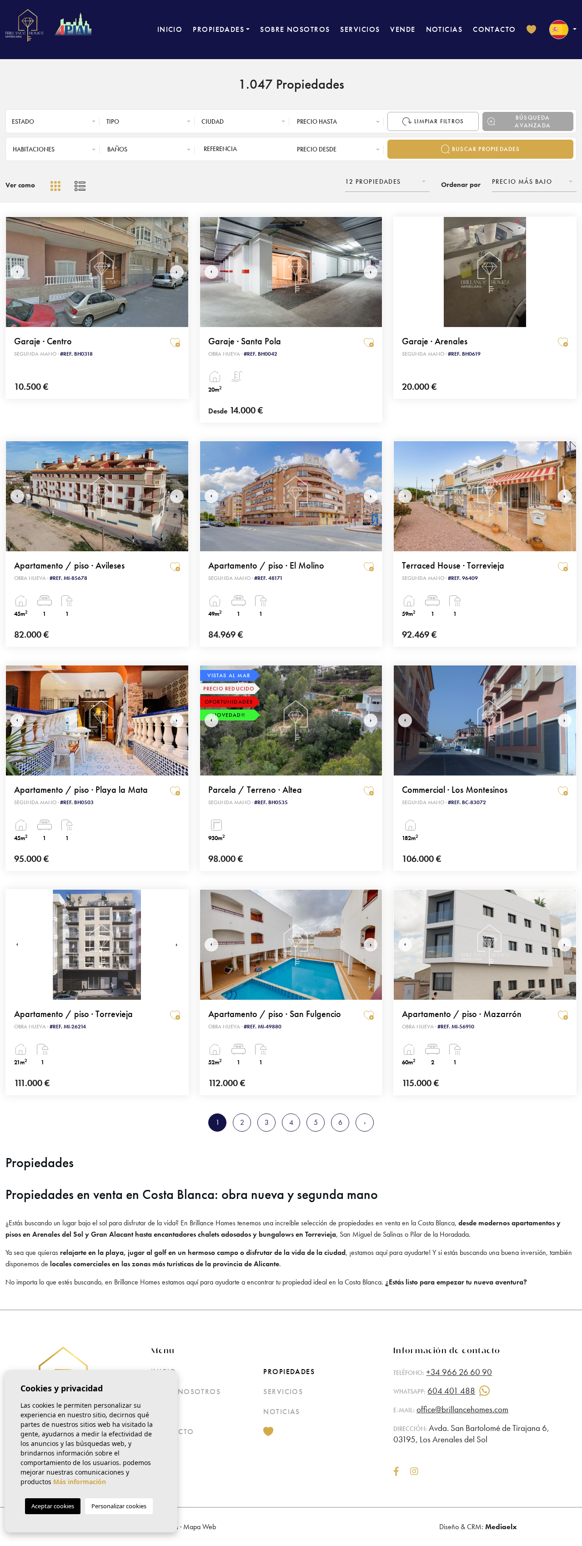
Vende (402, 29)
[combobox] (54, 121)
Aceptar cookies (52, 1506)
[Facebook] (396, 1472)
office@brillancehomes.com (462, 1409)
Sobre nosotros (295, 29)
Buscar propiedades (486, 149)
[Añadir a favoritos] (175, 341)
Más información (79, 1481)
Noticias (444, 29)
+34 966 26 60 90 (459, 1372)
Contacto (494, 29)
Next (179, 272)
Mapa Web (199, 1526)
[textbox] (56, 121)
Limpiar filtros (439, 121)
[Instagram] (414, 1472)
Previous (15, 272)
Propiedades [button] (218, 29)
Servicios (360, 29)
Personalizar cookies (118, 1506)
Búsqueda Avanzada (533, 121)
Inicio (170, 29)
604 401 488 (451, 1390)
